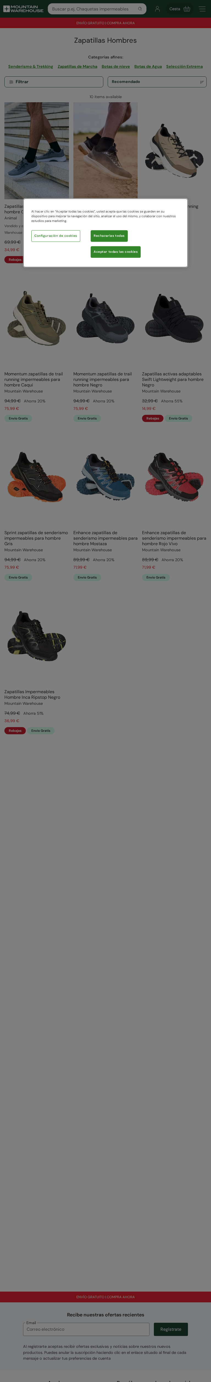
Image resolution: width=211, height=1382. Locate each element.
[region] (105, 232)
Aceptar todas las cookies (116, 252)
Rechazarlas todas (109, 236)
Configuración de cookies (55, 236)
